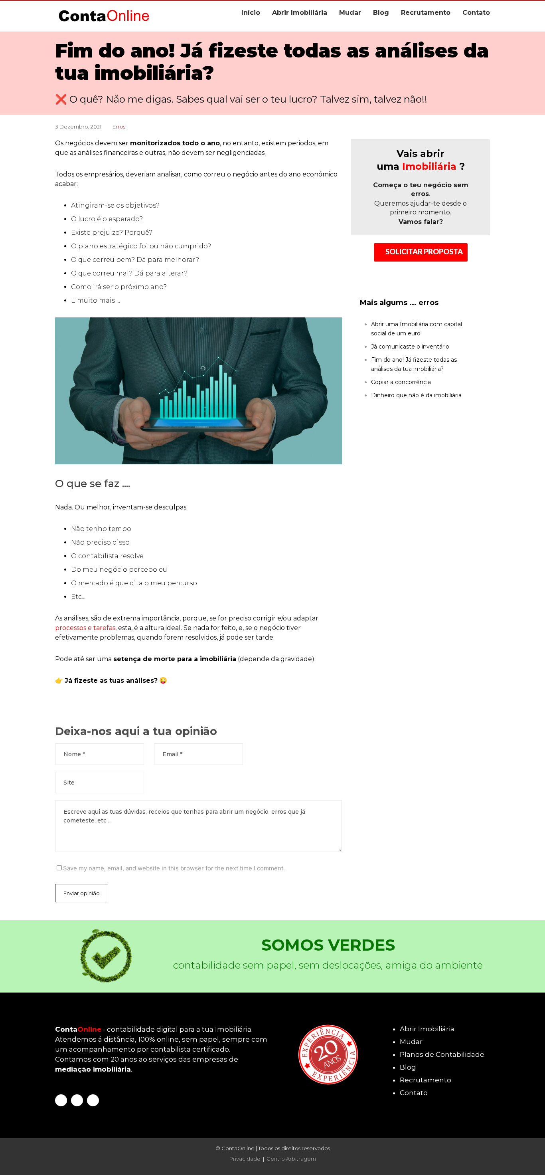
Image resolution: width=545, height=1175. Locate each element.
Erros (119, 126)
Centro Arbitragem (291, 1158)
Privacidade (245, 1158)
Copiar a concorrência (401, 382)
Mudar (350, 12)
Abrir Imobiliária (299, 12)
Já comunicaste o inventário (410, 346)
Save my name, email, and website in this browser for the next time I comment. (174, 868)
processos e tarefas (85, 628)
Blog (381, 12)
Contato (476, 12)
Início (250, 12)
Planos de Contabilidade (442, 1054)
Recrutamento (425, 12)
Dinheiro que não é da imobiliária (416, 395)
